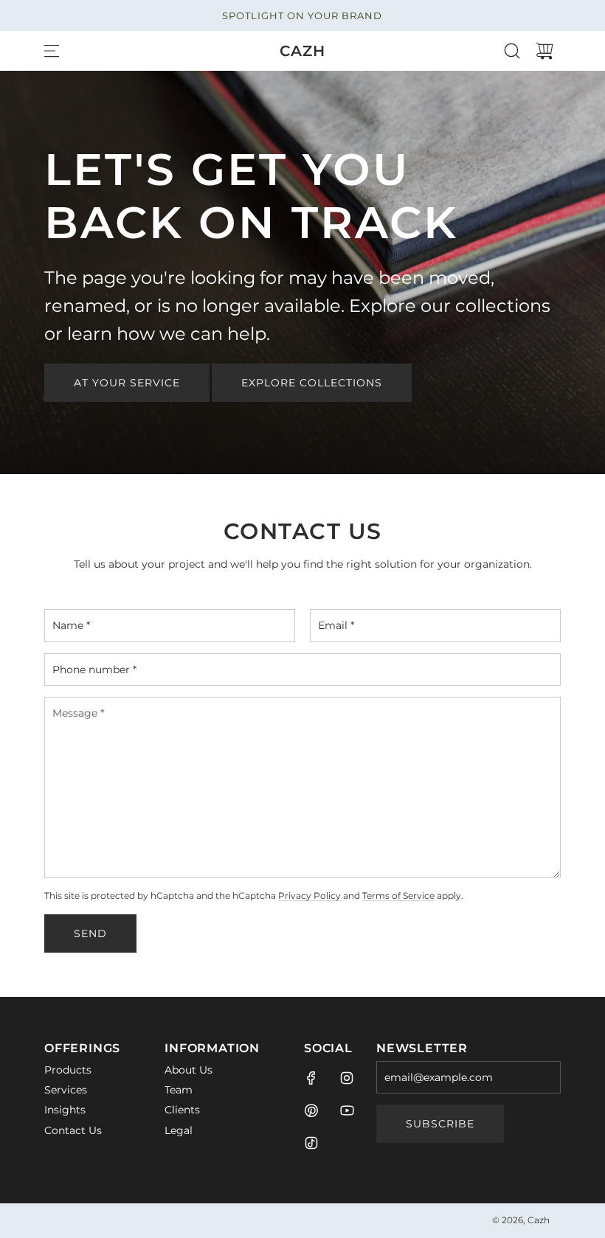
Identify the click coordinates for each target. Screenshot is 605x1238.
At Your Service (127, 382)
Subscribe (440, 1123)
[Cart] (544, 51)
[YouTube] (347, 1110)
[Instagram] (347, 1078)
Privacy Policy (309, 896)
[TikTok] (311, 1143)
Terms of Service (398, 896)
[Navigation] (51, 50)
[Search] (512, 51)
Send (90, 933)
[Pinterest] (311, 1110)
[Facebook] (311, 1078)
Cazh (302, 51)
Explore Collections (311, 382)
